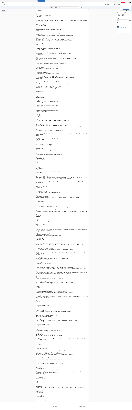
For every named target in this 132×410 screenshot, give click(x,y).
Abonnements (41, 405)
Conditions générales (81, 405)
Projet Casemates (55, 406)
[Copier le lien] (120, 26)
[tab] (129, 11)
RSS (40, 406)
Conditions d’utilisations (82, 406)
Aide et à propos (55, 405)
